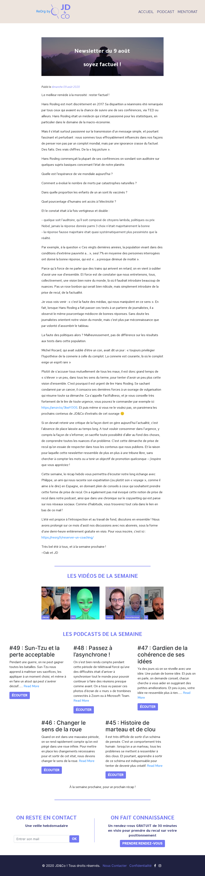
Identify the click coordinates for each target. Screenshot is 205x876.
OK (74, 839)
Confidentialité (140, 866)
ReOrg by (43, 11)
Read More (31, 686)
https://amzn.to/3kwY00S (59, 407)
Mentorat (188, 11)
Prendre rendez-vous (142, 843)
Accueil (146, 11)
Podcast (165, 11)
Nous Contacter (115, 866)
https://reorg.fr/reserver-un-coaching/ (67, 537)
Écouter (19, 695)
